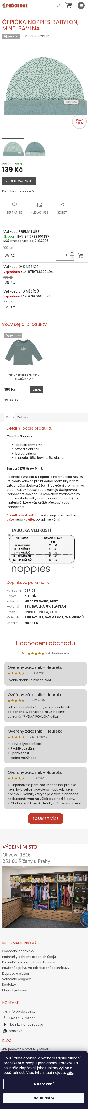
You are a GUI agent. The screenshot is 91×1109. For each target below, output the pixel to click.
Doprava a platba (15, 973)
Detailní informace (16, 191)
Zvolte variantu (19, 181)
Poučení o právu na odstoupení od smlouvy (35, 968)
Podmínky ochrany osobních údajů (29, 957)
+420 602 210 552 (22, 1018)
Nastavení (44, 1083)
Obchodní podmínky (18, 951)
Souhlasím (44, 1098)
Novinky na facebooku (26, 1024)
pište (10, 519)
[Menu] (81, 5)
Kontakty (9, 984)
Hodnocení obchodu (45, 643)
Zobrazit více (46, 818)
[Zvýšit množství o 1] (72, 252)
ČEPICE (30, 590)
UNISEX (30, 612)
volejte (29, 519)
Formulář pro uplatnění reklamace (28, 962)
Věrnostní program (16, 979)
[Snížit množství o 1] (72, 257)
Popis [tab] (10, 417)
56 (6, 400)
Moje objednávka (15, 990)
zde (70, 1072)
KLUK (54, 612)
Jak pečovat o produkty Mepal (25, 1049)
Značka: (37, 36)
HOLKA (42, 612)
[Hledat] (57, 5)
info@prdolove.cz (22, 1011)
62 (11, 400)
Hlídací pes (39, 212)
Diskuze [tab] (22, 417)
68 (16, 400)
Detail (37, 389)
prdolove (15, 1031)
